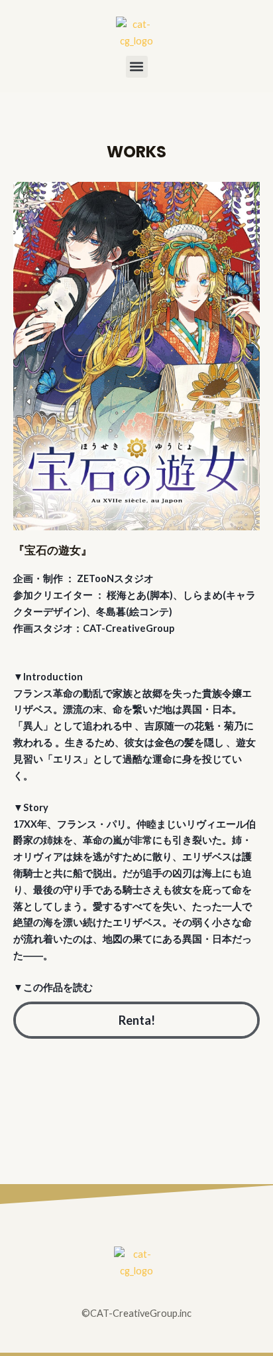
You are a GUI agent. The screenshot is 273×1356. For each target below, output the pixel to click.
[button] (137, 67)
